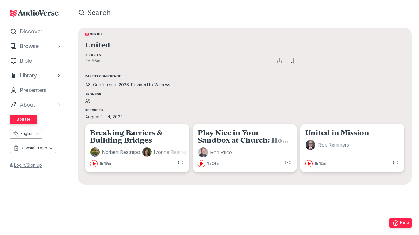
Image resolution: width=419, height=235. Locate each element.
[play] (94, 163)
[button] (116, 152)
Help (404, 222)
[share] (279, 60)
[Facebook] (218, 232)
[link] (141, 148)
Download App (34, 148)
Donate (23, 119)
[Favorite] (292, 60)
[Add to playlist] (181, 164)
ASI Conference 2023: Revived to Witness (127, 84)
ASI (88, 100)
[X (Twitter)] (245, 232)
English (27, 133)
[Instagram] (231, 232)
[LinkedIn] (272, 232)
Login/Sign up (28, 165)
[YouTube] (258, 232)
